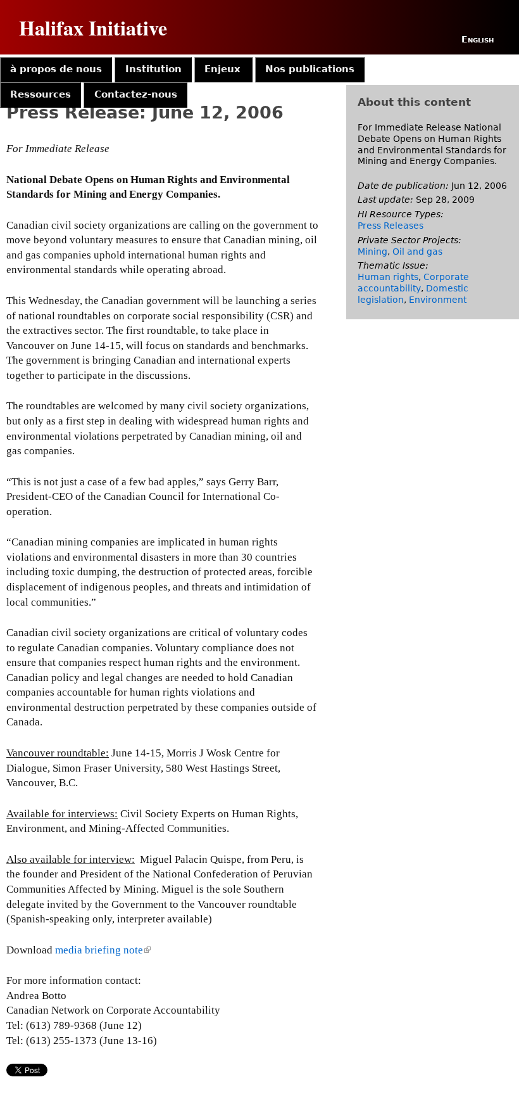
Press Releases (390, 225)
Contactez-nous (135, 94)
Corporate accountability (413, 282)
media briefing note (102, 950)
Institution (153, 69)
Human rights (388, 277)
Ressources (40, 94)
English (477, 39)
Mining (372, 251)
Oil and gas (417, 251)
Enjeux (222, 69)
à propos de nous (56, 69)
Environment (437, 300)
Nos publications (309, 69)
